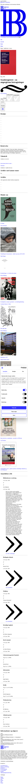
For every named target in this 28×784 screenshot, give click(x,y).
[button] (14, 734)
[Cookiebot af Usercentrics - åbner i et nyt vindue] (21, 368)
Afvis (14, 415)
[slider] (14, 63)
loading (2, 102)
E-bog (5, 98)
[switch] (25, 394)
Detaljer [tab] (14, 371)
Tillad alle (14, 407)
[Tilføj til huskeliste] (3, 109)
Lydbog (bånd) (16, 95)
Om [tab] (23, 371)
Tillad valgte (14, 411)
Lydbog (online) (10, 94)
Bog (2, 99)
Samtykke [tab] (5, 371)
